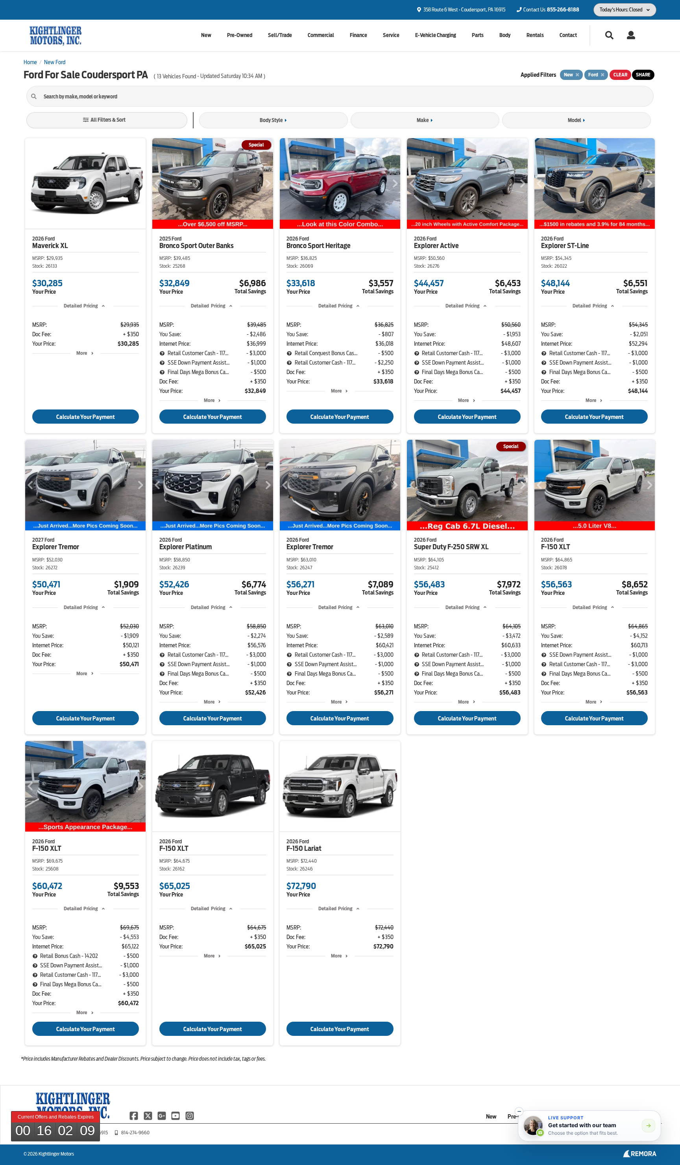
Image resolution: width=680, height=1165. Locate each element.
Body (504, 35)
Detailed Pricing (81, 306)
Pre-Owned (239, 35)
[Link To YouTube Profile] (176, 1115)
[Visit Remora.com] (639, 1155)
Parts (478, 35)
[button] (519, 1111)
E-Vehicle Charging (435, 35)
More (81, 353)
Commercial (321, 35)
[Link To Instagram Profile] (189, 1115)
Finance (358, 35)
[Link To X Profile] (148, 1115)
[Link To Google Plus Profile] (162, 1115)
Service (391, 35)
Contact (568, 35)
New (206, 35)
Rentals (535, 35)
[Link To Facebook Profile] (134, 1115)
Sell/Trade (280, 35)
